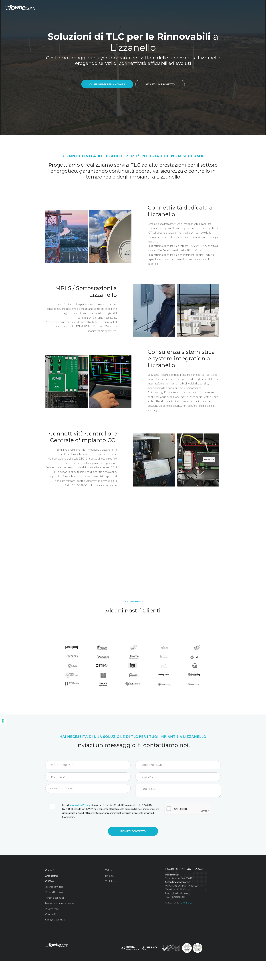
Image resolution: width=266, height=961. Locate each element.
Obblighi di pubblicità (55, 919)
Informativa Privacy (79, 804)
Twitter (109, 870)
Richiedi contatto (133, 831)
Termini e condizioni (55, 897)
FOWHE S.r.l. (185, 902)
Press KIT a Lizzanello (56, 892)
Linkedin (109, 875)
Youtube (109, 881)
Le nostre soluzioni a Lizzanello (60, 903)
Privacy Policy (52, 908)
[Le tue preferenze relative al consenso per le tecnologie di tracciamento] (3, 721)
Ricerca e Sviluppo (54, 886)
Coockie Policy (52, 914)
